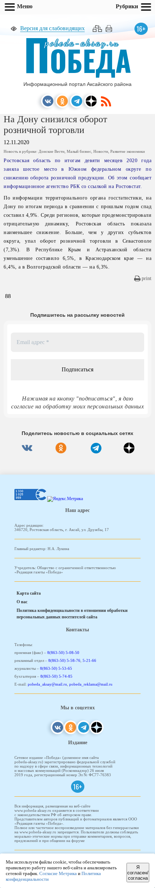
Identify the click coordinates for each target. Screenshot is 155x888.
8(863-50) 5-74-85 (56, 676)
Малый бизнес (79, 151)
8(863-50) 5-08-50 (63, 652)
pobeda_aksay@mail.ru (47, 684)
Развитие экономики (127, 151)
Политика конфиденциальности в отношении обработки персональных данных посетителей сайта (72, 613)
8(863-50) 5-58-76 (64, 660)
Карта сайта (29, 593)
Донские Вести (52, 151)
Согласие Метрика (58, 873)
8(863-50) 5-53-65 (56, 668)
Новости (100, 151)
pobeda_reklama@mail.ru (90, 684)
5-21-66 (89, 660)
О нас (22, 601)
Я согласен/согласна (138, 873)
